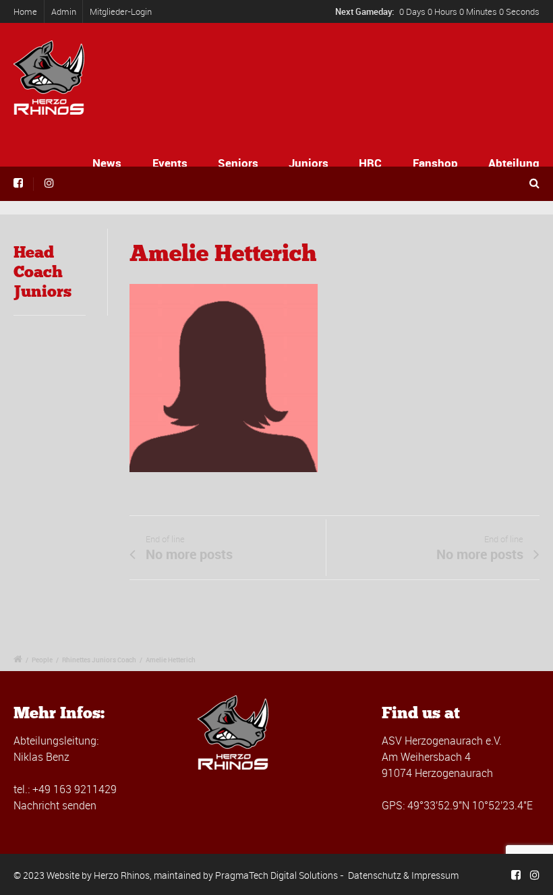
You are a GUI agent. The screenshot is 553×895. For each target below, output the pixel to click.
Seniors (238, 163)
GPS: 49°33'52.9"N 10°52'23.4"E (457, 805)
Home (25, 11)
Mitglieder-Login (121, 11)
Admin (63, 11)
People (42, 659)
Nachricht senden (54, 805)
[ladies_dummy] (223, 382)
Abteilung (514, 163)
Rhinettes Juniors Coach (99, 659)
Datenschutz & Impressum (403, 875)
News (106, 163)
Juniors (308, 163)
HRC (370, 163)
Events (169, 163)
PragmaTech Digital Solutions (276, 875)
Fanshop (435, 163)
